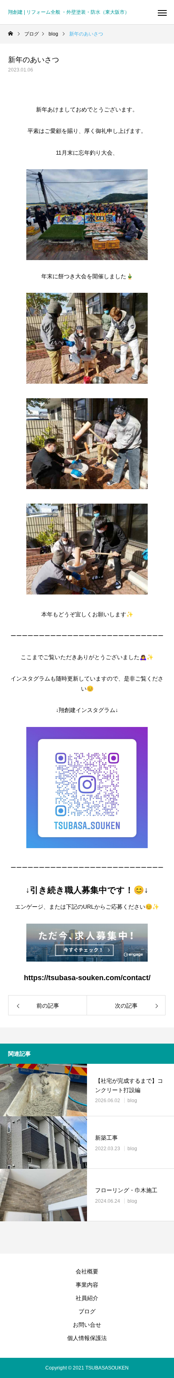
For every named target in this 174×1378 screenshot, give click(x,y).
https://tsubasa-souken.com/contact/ (87, 978)
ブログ (87, 1311)
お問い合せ (87, 1324)
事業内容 (87, 1284)
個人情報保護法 (87, 1338)
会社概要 (87, 1271)
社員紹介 (87, 1298)
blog (132, 1100)
